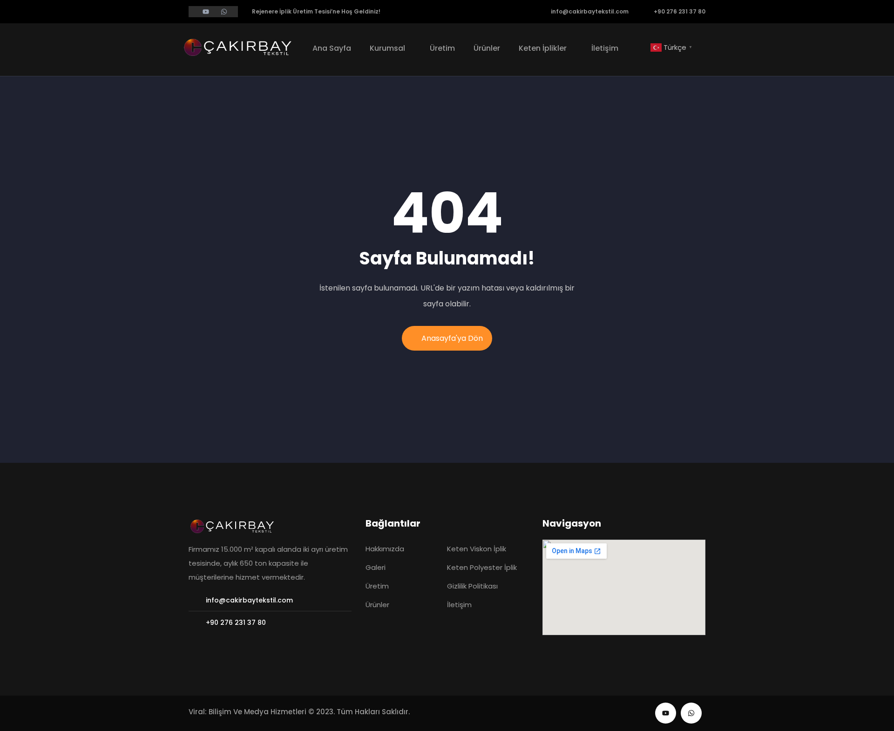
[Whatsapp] (691, 713)
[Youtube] (665, 713)
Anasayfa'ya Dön (452, 338)
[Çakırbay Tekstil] (240, 47)
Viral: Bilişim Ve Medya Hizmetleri (247, 712)
